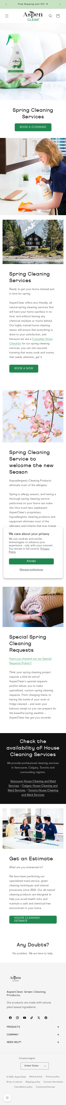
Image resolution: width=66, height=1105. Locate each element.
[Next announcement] (59, 4)
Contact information (53, 1082)
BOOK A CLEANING (33, 127)
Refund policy (36, 1077)
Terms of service (14, 1082)
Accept (31, 561)
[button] (6, 16)
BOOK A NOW (23, 368)
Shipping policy (33, 1082)
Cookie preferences (45, 1087)
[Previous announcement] (6, 4)
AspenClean (20, 1077)
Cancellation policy (23, 1087)
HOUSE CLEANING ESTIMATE (27, 919)
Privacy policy (53, 1077)
